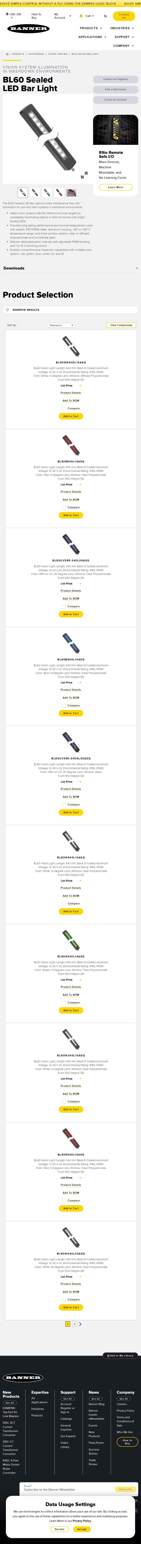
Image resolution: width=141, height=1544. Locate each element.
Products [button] (89, 28)
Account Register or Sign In (68, 1408)
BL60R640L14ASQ (71, 461)
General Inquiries (66, 1427)
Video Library (65, 1445)
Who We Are (125, 1432)
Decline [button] (60, 1529)
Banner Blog (96, 1404)
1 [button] (67, 1323)
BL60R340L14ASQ (71, 1154)
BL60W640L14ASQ (71, 857)
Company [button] (122, 46)
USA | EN (15, 14)
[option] (23, 193)
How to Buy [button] (127, 1442)
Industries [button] (121, 28)
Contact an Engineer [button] (115, 79)
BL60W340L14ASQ (71, 1055)
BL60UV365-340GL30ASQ (71, 758)
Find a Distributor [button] (115, 89)
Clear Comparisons (121, 325)
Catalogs (66, 1419)
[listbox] (48, 192)
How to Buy (36, 16)
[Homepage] (7, 54)
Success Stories (94, 1451)
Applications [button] (91, 37)
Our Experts (68, 1436)
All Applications (39, 1400)
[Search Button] (105, 16)
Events (93, 1425)
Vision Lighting (58, 54)
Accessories (36, 54)
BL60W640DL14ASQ (71, 362)
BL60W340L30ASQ (71, 1253)
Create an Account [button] (115, 99)
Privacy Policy (125, 1411)
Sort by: (12, 325)
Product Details (71, 392)
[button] (86, 16)
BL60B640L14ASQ (70, 659)
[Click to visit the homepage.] (28, 29)
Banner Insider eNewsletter (96, 1415)
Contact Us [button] (124, 16)
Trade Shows (93, 1462)
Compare (74, 408)
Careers (122, 1404)
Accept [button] (81, 1529)
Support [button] (123, 37)
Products (18, 54)
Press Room (96, 1443)
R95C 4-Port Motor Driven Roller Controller (11, 1467)
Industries (37, 1409)
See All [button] (10, 1403)
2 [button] (74, 1323)
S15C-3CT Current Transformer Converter (10, 1429)
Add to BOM (71, 400)
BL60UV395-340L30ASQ (71, 560)
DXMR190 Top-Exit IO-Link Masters (11, 1412)
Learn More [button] (115, 187)
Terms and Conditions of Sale (125, 1421)
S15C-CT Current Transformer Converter (10, 1448)
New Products (94, 1434)
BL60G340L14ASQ (71, 956)
